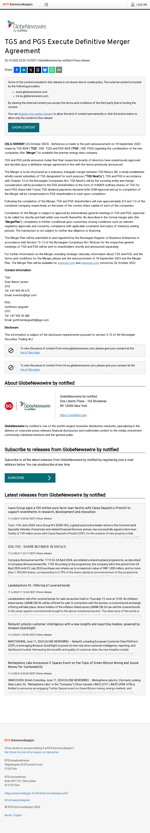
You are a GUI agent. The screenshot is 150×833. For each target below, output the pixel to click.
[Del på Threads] (38, 70)
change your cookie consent (36, 113)
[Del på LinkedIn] (24, 70)
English (17, 815)
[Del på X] (31, 70)
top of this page (30, 352)
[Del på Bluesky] (45, 70)
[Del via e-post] (59, 70)
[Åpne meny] (47, 4)
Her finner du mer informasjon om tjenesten (32, 752)
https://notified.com (73, 415)
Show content (23, 127)
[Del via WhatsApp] (52, 70)
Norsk (8, 815)
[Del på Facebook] (17, 70)
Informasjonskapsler (17, 800)
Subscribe (16, 478)
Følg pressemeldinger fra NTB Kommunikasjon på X (36, 793)
